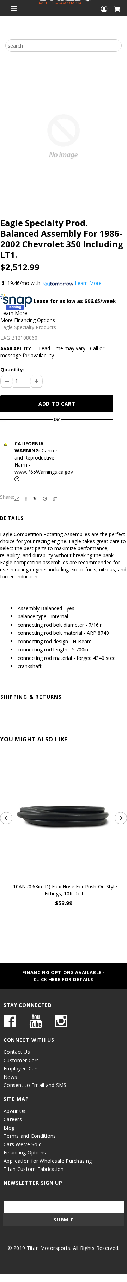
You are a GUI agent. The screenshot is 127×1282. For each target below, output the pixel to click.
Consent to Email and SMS (35, 1085)
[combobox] (63, 45)
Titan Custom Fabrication (34, 1169)
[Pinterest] (45, 498)
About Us (14, 1111)
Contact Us (17, 1052)
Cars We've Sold (23, 1144)
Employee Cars (21, 1068)
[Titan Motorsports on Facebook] (10, 1024)
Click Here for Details (63, 979)
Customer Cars (21, 1060)
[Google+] (55, 498)
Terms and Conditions (30, 1135)
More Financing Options (27, 320)
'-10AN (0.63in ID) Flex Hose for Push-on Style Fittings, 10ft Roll (63, 890)
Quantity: (12, 369)
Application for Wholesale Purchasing (48, 1161)
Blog (9, 1127)
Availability (15, 348)
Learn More (13, 313)
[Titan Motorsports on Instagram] (61, 1024)
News (10, 1077)
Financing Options (25, 1152)
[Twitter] (35, 498)
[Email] (16, 498)
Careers (13, 1119)
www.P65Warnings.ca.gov (43, 471)
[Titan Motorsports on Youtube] (35, 1024)
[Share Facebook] (26, 498)
